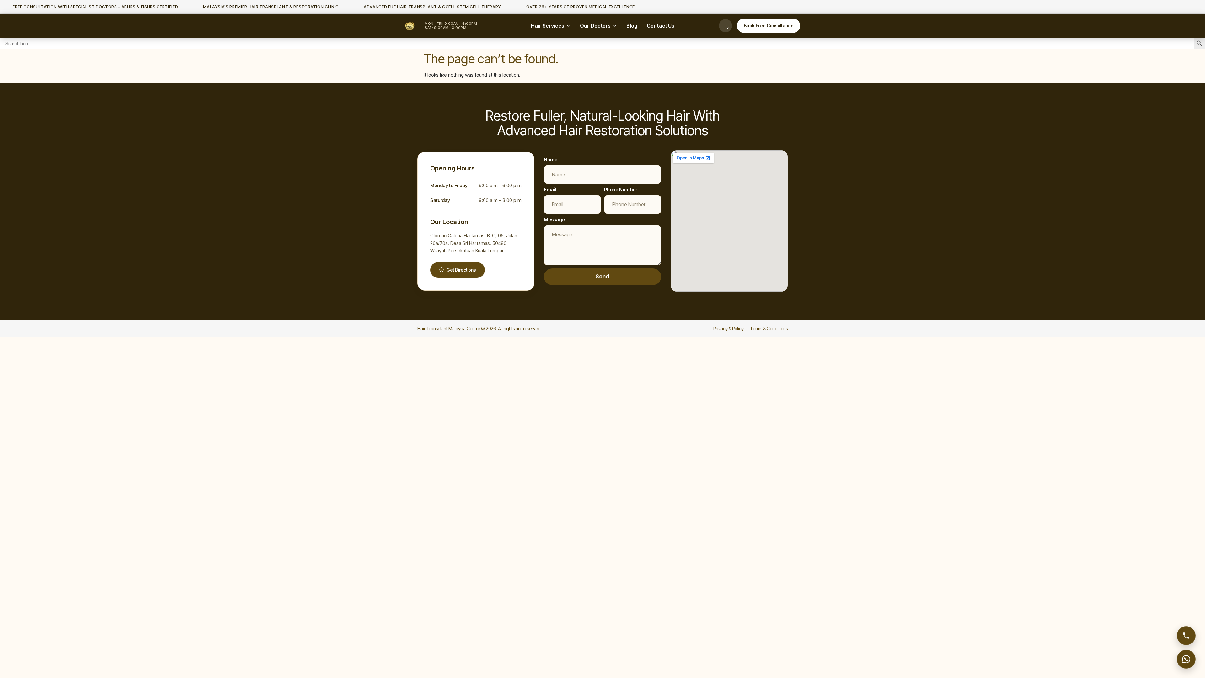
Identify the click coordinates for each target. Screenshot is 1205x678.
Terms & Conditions (769, 328)
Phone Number (620, 189)
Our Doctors (595, 26)
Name (550, 159)
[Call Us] (725, 25)
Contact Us (660, 26)
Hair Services (547, 26)
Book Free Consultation (768, 25)
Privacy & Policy (728, 328)
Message (554, 219)
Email (550, 189)
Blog (631, 26)
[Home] (410, 26)
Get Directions (461, 269)
